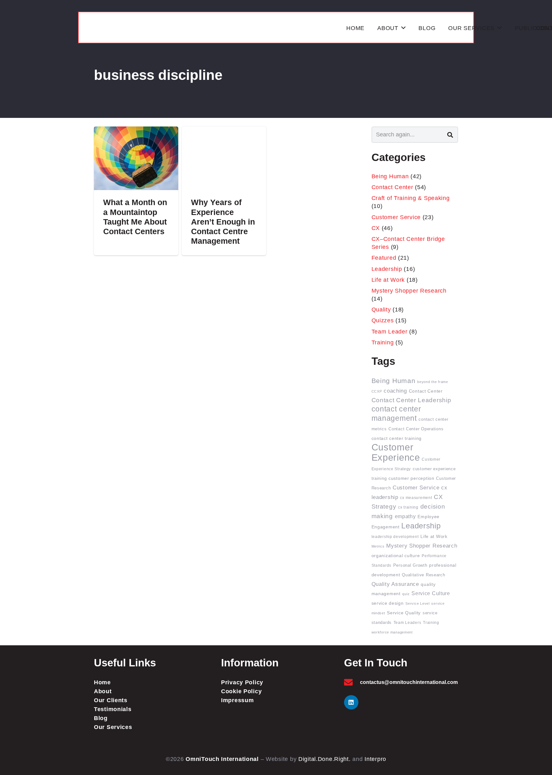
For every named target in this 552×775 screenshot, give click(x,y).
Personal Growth (410, 565)
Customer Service (396, 217)
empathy (405, 516)
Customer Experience (396, 452)
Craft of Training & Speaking (411, 198)
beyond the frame (432, 382)
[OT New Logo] (213, 28)
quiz (406, 594)
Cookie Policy (241, 691)
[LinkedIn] (351, 702)
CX (376, 228)
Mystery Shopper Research (409, 291)
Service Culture (430, 593)
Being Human (390, 176)
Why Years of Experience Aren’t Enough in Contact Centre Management (223, 221)
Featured (384, 258)
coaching (395, 391)
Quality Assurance (395, 584)
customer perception (411, 478)
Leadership (387, 269)
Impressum (237, 700)
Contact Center (392, 187)
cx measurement (416, 497)
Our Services (113, 727)
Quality (381, 309)
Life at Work (388, 280)
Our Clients (110, 700)
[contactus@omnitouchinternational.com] (352, 682)
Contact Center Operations (415, 429)
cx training (408, 507)
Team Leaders (407, 622)
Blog (101, 718)
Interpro (375, 759)
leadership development (395, 536)
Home (102, 682)
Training (383, 342)
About (103, 691)
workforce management (392, 632)
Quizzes (383, 320)
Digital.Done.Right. (324, 759)
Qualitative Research (423, 575)
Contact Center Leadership (411, 400)
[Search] (450, 134)
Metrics (378, 546)
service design (388, 603)
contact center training (397, 438)
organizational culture (396, 555)
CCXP (377, 391)
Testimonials (113, 709)
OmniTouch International (222, 759)
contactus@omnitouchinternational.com (409, 682)
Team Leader (390, 331)
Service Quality (404, 612)
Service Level (417, 603)
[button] (403, 28)
